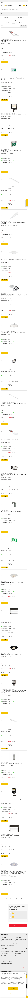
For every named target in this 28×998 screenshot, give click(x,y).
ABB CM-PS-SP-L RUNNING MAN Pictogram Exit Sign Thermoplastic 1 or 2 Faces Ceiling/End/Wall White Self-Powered (13, 78)
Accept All (13, 988)
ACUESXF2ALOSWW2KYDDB (6, 798)
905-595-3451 (12, 965)
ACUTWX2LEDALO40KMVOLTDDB (8, 617)
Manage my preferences (13, 992)
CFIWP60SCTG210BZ (5, 366)
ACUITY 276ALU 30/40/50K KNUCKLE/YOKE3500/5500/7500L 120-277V (13, 800)
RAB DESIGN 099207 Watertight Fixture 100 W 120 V (11, 763)
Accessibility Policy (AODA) (7, 945)
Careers (17, 955)
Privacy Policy (18, 937)
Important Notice (19, 943)
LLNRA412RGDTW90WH (6, 870)
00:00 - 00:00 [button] (23, 2)
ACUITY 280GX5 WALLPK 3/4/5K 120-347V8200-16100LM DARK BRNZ (13, 475)
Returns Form (18, 953)
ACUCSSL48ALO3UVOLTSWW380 (8, 185)
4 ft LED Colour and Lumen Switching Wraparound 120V (12, 727)
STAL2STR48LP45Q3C (5, 221)
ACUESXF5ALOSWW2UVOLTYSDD (8, 113)
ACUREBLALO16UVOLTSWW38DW (8, 331)
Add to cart (4, 62)
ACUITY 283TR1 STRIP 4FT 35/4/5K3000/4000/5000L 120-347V (13, 187)
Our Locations (4, 953)
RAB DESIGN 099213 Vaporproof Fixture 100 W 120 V (11, 511)
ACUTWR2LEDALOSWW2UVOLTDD (8, 473)
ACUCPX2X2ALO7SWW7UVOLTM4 (8, 258)
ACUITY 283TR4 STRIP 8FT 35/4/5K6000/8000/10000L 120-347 (13, 403)
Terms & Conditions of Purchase (20, 940)
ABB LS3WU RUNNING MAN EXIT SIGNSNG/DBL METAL (11, 546)
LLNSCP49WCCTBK (5, 653)
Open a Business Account (7, 951)
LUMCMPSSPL (3, 76)
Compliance (4, 937)
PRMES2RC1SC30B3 (5, 149)
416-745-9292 (5, 0)
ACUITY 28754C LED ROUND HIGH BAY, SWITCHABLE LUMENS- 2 (13, 332)
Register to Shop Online (21, 951)
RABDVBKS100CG (4, 510)
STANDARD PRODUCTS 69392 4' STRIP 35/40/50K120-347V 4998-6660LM (13, 223)
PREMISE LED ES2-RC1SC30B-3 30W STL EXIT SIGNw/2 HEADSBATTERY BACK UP (11, 151)
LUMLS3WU (3, 545)
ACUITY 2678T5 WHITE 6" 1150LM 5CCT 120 (9, 439)
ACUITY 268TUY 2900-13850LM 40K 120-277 (10, 835)
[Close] (24, 973)
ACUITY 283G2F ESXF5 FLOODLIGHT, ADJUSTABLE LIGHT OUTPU (13, 114)
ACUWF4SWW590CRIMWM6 (7, 39)
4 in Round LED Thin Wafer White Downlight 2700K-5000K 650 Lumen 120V (14, 41)
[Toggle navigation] (2, 5)
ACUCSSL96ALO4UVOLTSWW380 (8, 402)
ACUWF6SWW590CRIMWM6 (7, 438)
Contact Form (4, 955)
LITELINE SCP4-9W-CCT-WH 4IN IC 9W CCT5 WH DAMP (12, 582)
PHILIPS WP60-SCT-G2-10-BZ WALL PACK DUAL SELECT (12, 368)
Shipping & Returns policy (7, 943)
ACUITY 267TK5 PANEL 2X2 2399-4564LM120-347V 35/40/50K (13, 259)
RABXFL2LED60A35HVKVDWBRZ (7, 689)
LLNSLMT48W (3, 293)
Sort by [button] (20, 17)
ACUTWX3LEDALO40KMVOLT (7, 834)
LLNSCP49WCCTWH (5, 581)
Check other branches (6, 52)
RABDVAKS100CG (4, 762)
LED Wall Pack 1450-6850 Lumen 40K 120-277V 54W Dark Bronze (12, 619)
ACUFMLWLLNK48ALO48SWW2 (7, 726)
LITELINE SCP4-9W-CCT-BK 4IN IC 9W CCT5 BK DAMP (12, 654)
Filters (6, 17)
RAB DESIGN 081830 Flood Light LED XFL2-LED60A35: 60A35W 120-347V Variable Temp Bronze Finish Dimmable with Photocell (13, 691)
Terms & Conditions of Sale (6, 940)
